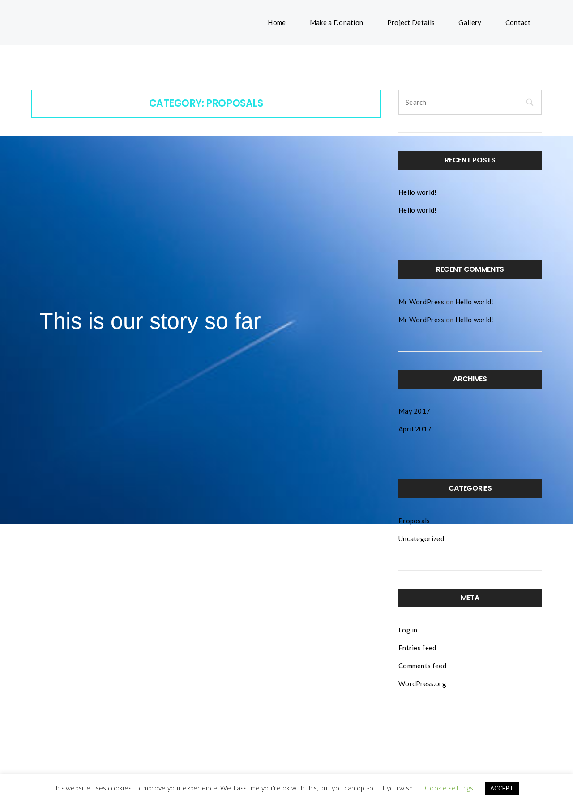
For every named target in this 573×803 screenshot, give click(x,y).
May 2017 (414, 411)
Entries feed (417, 648)
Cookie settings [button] (449, 788)
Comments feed (422, 666)
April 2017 (415, 429)
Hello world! (417, 192)
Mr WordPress (421, 302)
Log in (408, 630)
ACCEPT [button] (502, 788)
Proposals (414, 521)
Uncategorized (421, 538)
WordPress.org (422, 683)
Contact (517, 22)
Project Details (411, 22)
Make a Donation (336, 22)
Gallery (469, 22)
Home (277, 22)
